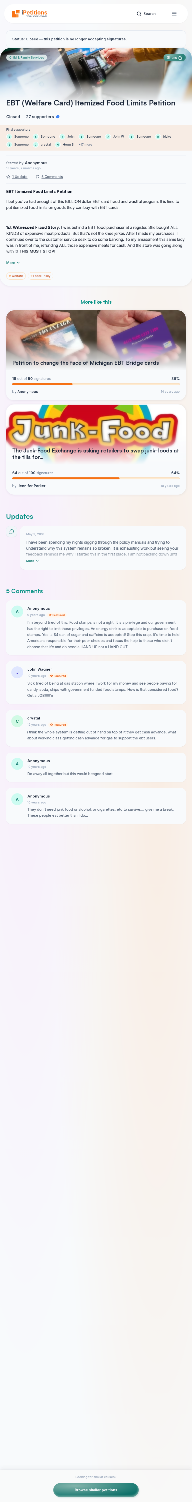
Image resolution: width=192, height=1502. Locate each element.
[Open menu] (174, 13)
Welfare (16, 276)
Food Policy (40, 276)
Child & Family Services (26, 57)
